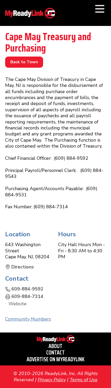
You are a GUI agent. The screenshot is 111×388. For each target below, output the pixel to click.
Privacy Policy (52, 380)
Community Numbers (28, 319)
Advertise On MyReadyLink (55, 359)
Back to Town (24, 62)
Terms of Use (84, 380)
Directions (22, 267)
